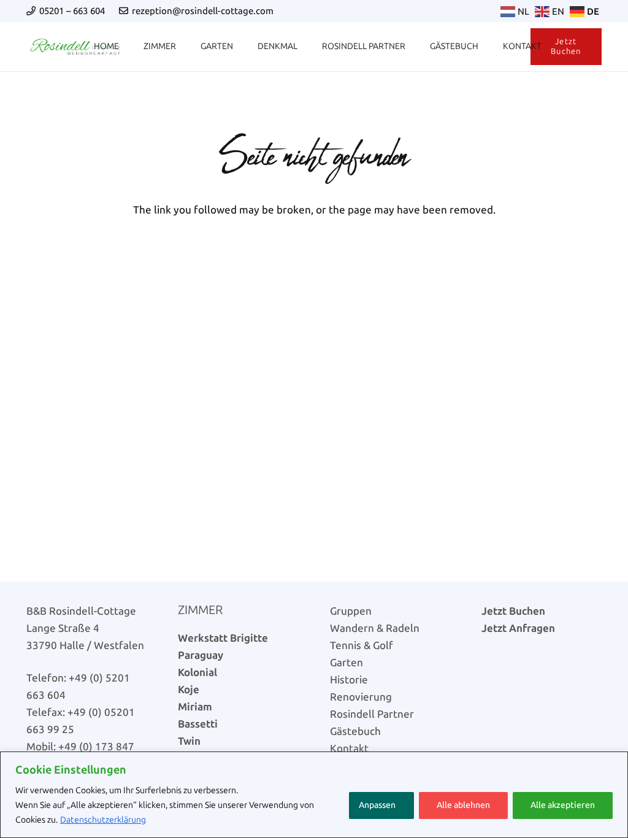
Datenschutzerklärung (103, 820)
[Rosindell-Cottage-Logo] (75, 46)
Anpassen (377, 805)
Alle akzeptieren (562, 805)
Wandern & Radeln (374, 628)
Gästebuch (355, 731)
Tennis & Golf (361, 645)
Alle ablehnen (463, 805)
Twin (189, 741)
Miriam (195, 707)
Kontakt (349, 748)
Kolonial (197, 672)
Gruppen (351, 611)
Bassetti (198, 724)
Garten (346, 662)
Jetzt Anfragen (518, 628)
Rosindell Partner (372, 714)
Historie (349, 680)
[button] (124, 46)
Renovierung (361, 697)
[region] (314, 795)
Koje (188, 689)
